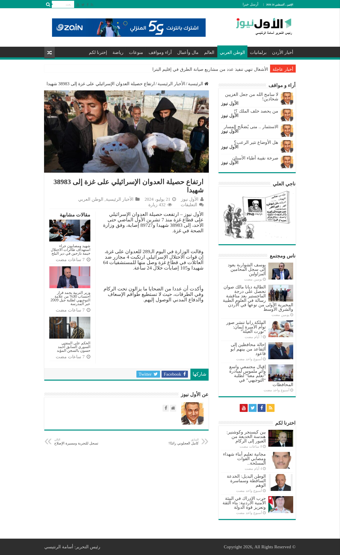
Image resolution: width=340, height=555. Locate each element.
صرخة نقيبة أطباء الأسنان (255, 158)
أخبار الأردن (282, 52)
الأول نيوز (189, 199)
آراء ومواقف (160, 52)
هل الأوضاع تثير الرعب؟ (256, 142)
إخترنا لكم (98, 52)
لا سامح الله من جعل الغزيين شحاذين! (251, 96)
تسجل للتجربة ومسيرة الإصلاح (76, 441)
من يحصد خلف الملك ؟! (256, 111)
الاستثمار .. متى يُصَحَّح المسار (251, 126)
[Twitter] (83, 5)
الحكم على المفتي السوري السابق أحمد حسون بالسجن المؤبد (73, 347)
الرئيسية (196, 83)
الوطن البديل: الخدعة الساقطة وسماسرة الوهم (246, 481)
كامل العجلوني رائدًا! (184, 441)
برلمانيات (258, 52)
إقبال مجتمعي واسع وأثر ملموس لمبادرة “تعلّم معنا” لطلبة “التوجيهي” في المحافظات (261, 375)
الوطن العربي (232, 52)
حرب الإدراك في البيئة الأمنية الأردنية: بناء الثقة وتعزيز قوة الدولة (244, 503)
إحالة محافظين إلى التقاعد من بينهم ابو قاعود (248, 349)
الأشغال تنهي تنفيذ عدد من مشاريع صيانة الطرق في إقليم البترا (210, 69)
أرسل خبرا (250, 4)
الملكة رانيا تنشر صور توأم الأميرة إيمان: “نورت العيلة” (246, 327)
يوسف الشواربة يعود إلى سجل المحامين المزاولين (247, 269)
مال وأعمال (188, 52)
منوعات (136, 52)
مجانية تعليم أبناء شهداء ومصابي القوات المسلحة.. (244, 459)
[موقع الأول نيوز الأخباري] (261, 26)
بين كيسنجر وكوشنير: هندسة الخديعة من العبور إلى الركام (246, 436)
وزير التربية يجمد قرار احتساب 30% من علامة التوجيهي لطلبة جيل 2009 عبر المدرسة (70, 298)
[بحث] (48, 4)
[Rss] (92, 5)
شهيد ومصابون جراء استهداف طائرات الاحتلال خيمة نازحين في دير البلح (70, 249)
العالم (209, 52)
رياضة (118, 52)
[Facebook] (87, 5)
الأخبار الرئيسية (171, 83)
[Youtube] (78, 5)
